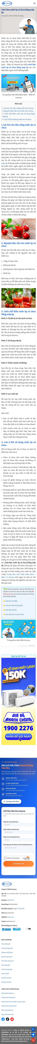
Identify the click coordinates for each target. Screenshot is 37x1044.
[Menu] (34, 3)
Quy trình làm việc (7, 1014)
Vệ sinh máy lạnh (7, 948)
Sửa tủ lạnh (5, 973)
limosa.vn (10, 917)
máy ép (4, 163)
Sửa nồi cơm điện (11, 601)
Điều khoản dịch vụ (7, 993)
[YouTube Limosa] (12, 1019)
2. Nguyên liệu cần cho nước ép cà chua (17, 111)
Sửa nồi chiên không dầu (14, 605)
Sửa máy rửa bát (11, 610)
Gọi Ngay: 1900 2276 (12, 801)
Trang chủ (4, 16)
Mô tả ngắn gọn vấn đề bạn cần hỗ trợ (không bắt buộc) (17, 844)
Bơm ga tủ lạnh (6, 982)
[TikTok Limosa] (7, 1019)
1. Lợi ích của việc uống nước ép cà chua (18, 108)
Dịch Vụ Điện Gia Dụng (16, 16)
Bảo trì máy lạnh (6, 957)
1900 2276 (10, 900)
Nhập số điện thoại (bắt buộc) (11, 829)
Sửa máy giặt (5, 965)
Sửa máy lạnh (5, 944)
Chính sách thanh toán (8, 1006)
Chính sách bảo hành (8, 997)
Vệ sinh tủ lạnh (6, 978)
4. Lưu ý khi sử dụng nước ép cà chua (16, 119)
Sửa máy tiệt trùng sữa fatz (14, 614)
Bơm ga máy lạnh (7, 952)
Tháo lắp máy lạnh (7, 961)
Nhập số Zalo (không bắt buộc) (11, 837)
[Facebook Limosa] (3, 1019)
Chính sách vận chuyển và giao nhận (13, 1002)
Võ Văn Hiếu (20, 908)
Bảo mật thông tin (7, 1010)
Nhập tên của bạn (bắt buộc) (10, 822)
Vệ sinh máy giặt (6, 969)
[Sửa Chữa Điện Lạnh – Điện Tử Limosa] (16, 3)
